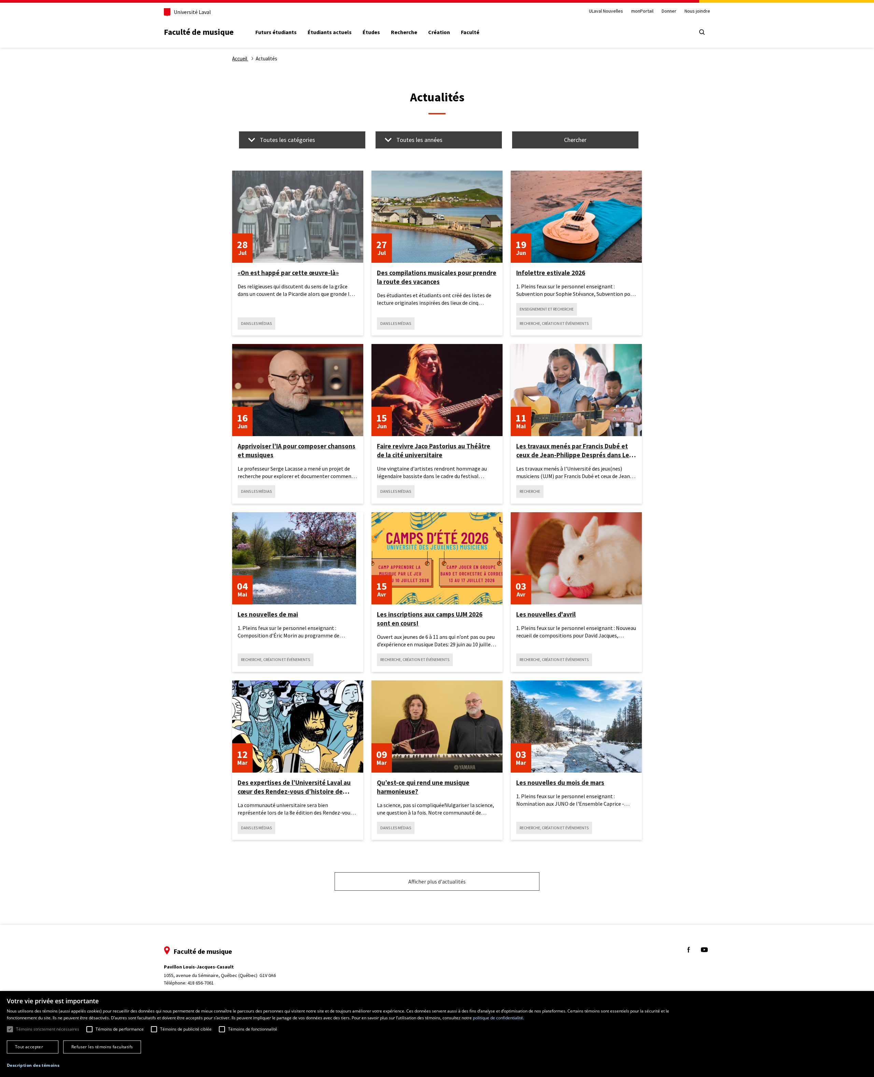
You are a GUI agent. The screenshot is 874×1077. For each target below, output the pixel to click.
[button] (33, 1065)
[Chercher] (702, 32)
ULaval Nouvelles (606, 11)
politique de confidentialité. (498, 1018)
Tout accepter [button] (29, 1047)
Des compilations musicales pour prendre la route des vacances (436, 277)
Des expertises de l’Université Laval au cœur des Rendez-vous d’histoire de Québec (294, 787)
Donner (669, 11)
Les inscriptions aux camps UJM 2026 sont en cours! (429, 618)
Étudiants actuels (330, 32)
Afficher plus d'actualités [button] (437, 881)
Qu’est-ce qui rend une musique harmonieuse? (423, 786)
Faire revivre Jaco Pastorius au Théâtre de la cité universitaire (433, 450)
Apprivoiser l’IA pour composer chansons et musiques (296, 450)
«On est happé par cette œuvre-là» (288, 273)
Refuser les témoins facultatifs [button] (102, 1047)
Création (439, 32)
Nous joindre (697, 11)
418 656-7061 (200, 983)
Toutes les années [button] (419, 140)
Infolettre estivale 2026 (550, 273)
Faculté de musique (199, 32)
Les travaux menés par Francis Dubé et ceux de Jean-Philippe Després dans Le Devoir (572, 450)
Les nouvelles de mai (268, 614)
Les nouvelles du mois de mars (560, 782)
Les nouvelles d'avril (546, 614)
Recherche (404, 32)
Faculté (470, 32)
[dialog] (437, 1034)
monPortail (642, 11)
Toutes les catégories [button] (287, 140)
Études (371, 32)
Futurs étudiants (276, 32)
